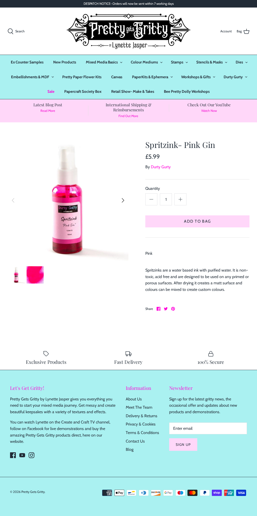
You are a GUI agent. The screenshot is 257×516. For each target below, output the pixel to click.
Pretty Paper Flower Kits (81, 77)
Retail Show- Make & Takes (132, 91)
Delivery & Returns (141, 415)
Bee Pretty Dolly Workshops (187, 91)
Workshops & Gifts (196, 77)
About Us (134, 399)
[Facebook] (13, 455)
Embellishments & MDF (30, 77)
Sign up (183, 444)
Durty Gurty (233, 77)
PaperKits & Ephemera (150, 77)
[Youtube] (22, 455)
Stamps (177, 62)
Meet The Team (139, 407)
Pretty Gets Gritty (33, 492)
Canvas (116, 77)
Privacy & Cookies (141, 424)
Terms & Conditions (142, 432)
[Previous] (13, 200)
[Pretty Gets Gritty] (128, 31)
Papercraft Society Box (82, 91)
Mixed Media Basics (102, 62)
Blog (130, 449)
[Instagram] (31, 455)
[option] (68, 200)
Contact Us (135, 441)
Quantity (152, 188)
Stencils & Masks (209, 62)
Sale (50, 91)
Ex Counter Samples (27, 62)
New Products (64, 62)
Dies (239, 62)
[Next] (122, 200)
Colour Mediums (144, 62)
